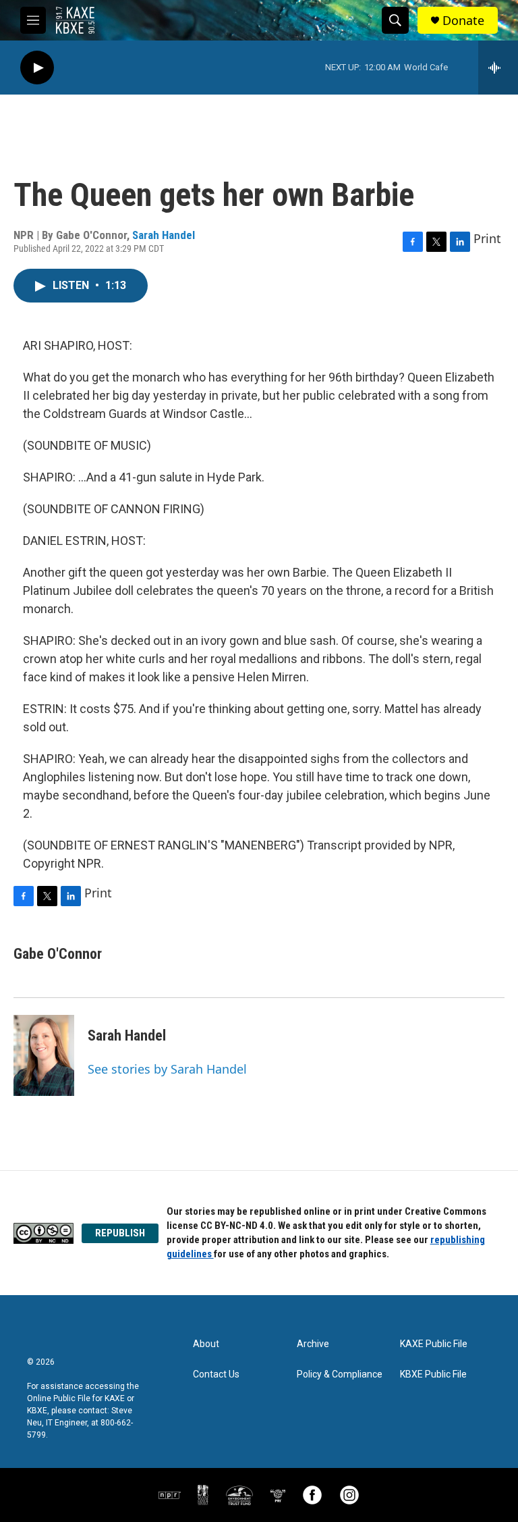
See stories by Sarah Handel (167, 1069)
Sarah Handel (163, 235)
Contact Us (216, 1374)
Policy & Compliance (339, 1374)
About (206, 1344)
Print (487, 238)
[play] (37, 68)
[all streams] (498, 68)
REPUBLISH (120, 1233)
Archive (313, 1344)
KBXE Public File (433, 1374)
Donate (463, 21)
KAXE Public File (433, 1344)
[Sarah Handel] (43, 1055)
